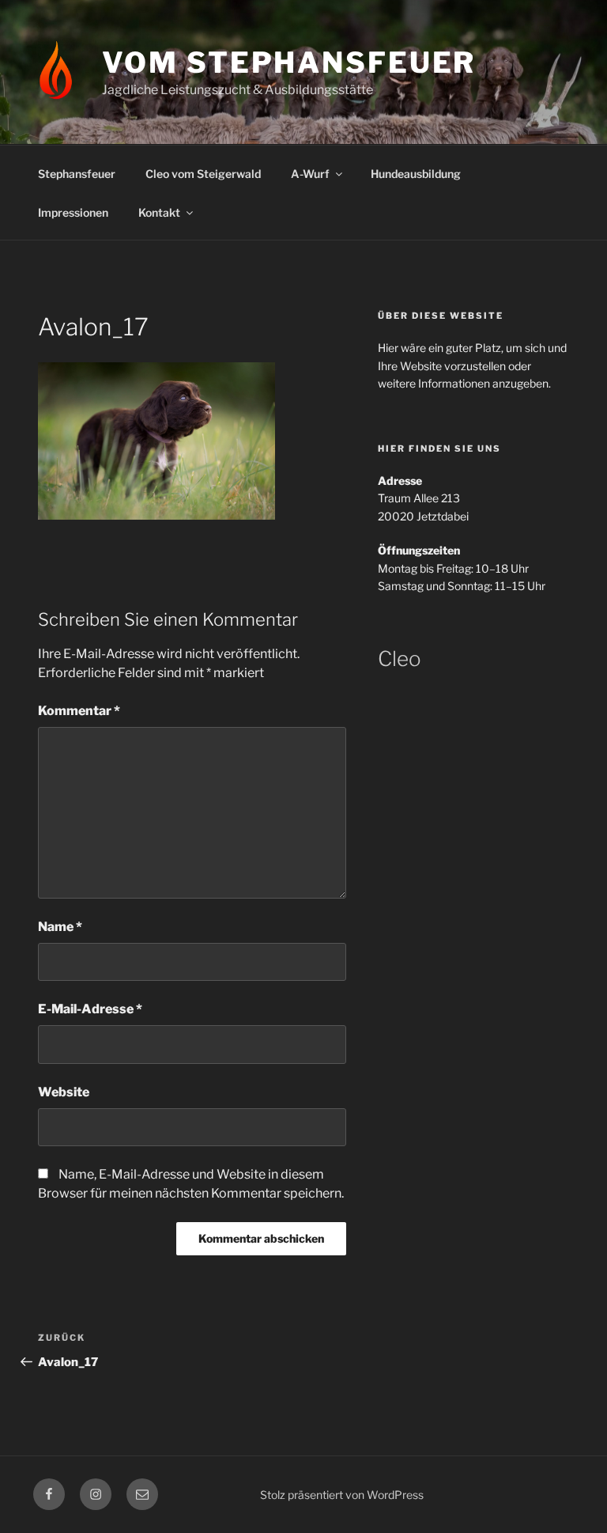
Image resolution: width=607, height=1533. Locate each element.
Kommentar (79, 710)
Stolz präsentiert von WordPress (342, 1494)
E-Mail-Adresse (90, 1008)
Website (63, 1092)
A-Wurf (310, 173)
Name (60, 926)
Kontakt (159, 212)
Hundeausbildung (416, 173)
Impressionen (73, 212)
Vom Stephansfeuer (289, 62)
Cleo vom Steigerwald (203, 173)
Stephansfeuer (76, 173)
